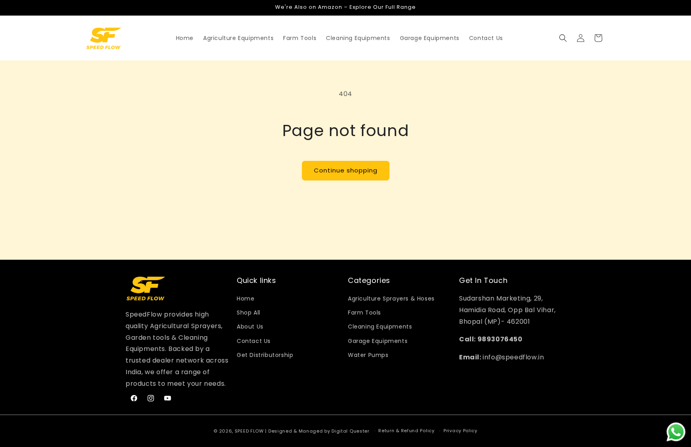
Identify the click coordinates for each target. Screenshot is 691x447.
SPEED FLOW (249, 431)
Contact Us (254, 341)
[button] (238, 38)
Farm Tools (364, 313)
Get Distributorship (265, 355)
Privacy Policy (460, 430)
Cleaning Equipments (380, 327)
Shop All (248, 313)
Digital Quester (350, 431)
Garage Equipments (377, 341)
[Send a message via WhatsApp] (676, 432)
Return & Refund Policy (406, 430)
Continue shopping (345, 170)
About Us (250, 327)
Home (245, 299)
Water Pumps (368, 355)
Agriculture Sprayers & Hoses (391, 299)
